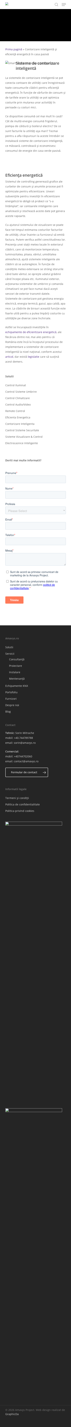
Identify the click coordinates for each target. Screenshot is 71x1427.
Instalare (14, 672)
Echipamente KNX (16, 686)
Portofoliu (11, 692)
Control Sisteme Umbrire (21, 391)
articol (9, 356)
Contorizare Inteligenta (19, 424)
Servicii (9, 653)
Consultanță (16, 659)
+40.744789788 (23, 738)
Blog (8, 711)
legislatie (33, 356)
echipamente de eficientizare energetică (30, 332)
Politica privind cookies (19, 811)
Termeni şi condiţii (17, 798)
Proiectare (15, 666)
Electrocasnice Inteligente (21, 443)
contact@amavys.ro (26, 761)
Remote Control (15, 411)
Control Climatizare (17, 398)
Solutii (9, 647)
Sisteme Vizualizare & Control (24, 436)
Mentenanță (17, 678)
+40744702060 (23, 756)
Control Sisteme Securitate (22, 430)
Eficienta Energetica (17, 417)
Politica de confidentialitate (22, 804)
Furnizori (11, 698)
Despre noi (12, 705)
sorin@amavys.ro (25, 743)
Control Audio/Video (18, 404)
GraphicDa (12, 1414)
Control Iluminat (15, 385)
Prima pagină (13, 49)
